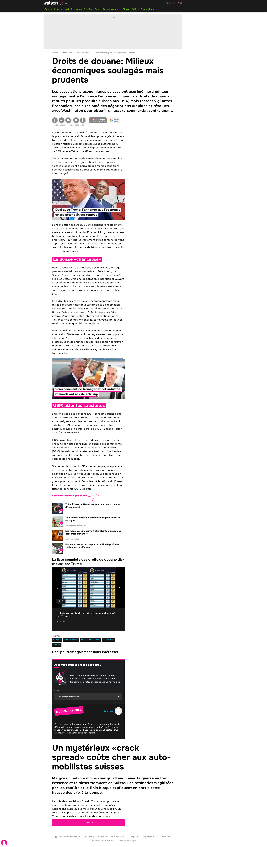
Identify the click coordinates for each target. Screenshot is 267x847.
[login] (4, 843)
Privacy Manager (127, 840)
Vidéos (135, 9)
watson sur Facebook (96, 836)
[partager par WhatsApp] (64, 621)
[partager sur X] (60, 621)
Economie (76, 9)
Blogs (126, 9)
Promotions (147, 9)
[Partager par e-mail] (68, 120)
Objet (57, 690)
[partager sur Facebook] (57, 621)
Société (88, 9)
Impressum (148, 836)
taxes (56, 644)
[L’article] (112, 784)
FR (174, 3)
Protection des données (101, 840)
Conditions (164, 836)
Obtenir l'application (69, 836)
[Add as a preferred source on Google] (98, 120)
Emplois (134, 836)
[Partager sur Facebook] (55, 120)
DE (167, 3)
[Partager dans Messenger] (61, 120)
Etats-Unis (67, 53)
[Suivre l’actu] (114, 120)
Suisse (48, 9)
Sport (98, 9)
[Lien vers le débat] (76, 120)
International (61, 9)
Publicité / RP (118, 836)
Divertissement (111, 9)
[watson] (51, 3)
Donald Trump (90, 639)
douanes (108, 639)
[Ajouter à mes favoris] (83, 120)
